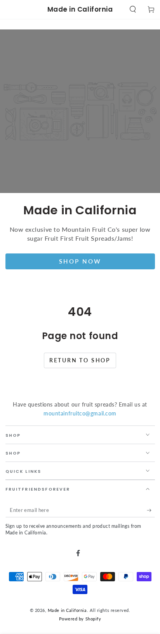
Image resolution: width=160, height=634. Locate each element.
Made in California (67, 610)
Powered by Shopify (80, 618)
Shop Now (80, 261)
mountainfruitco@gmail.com (80, 413)
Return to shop (80, 360)
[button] (132, 9)
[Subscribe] (151, 510)
